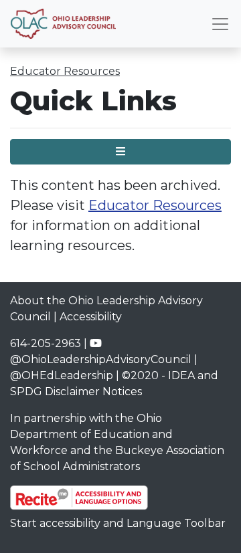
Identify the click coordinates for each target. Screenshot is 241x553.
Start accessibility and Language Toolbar (118, 523)
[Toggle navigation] (220, 24)
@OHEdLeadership (61, 375)
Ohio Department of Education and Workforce (91, 434)
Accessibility (91, 316)
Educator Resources (65, 71)
